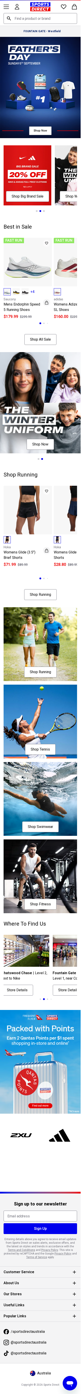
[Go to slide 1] (37, 211)
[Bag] (74, 6)
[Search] (9, 18)
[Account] (17, 6)
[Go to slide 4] (47, 999)
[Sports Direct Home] (40, 6)
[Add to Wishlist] (46, 243)
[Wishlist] (63, 6)
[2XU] (21, 1135)
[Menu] (6, 6)
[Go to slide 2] (40, 211)
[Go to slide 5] (51, 999)
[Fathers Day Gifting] (40, 87)
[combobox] (40, 18)
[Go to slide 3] (44, 211)
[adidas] (59, 1135)
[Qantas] (40, 1062)
